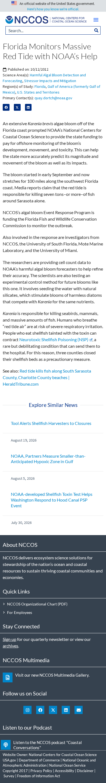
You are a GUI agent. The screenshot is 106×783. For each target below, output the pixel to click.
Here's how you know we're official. (53, 9)
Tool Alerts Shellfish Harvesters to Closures (51, 423)
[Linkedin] (66, 710)
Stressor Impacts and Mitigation (50, 80)
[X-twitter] (53, 710)
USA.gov (9, 760)
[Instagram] (27, 710)
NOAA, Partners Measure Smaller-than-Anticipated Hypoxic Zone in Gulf (48, 458)
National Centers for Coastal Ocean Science (63, 754)
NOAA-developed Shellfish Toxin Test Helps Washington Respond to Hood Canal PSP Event (51, 499)
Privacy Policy (41, 771)
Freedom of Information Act (38, 776)
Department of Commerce (39, 760)
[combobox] (48, 30)
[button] (96, 20)
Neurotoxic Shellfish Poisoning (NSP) (53, 339)
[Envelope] (78, 710)
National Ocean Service (67, 765)
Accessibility (64, 771)
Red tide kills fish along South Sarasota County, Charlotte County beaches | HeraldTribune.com (47, 377)
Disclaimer (85, 771)
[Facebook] (40, 710)
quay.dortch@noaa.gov (53, 97)
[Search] (96, 30)
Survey (9, 776)
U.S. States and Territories (38, 92)
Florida (40, 86)
